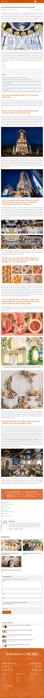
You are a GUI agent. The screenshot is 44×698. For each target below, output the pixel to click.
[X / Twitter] (34, 10)
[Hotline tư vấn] (41, 345)
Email (3, 593)
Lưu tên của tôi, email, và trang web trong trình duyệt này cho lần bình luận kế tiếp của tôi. (15, 602)
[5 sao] (15, 609)
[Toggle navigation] (42, 1)
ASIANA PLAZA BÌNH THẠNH (9, 663)
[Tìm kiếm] (40, 1)
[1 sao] (9, 609)
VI (35, 1)
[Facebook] (32, 10)
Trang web (3, 598)
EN (37, 1)
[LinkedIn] (36, 10)
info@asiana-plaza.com (7, 667)
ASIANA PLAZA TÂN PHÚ (35, 663)
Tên (3, 589)
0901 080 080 (6, 506)
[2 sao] (11, 609)
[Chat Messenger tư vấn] (41, 352)
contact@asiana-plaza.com (7, 515)
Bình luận (3, 580)
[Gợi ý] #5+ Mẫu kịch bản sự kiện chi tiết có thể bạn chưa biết (18, 644)
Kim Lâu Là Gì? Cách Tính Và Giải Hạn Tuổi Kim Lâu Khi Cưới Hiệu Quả (19, 625)
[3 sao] (12, 609)
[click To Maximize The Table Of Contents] (4, 66)
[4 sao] (14, 609)
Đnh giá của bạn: (5, 608)
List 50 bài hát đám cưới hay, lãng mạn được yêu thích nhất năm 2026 (19, 630)
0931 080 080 (6, 513)
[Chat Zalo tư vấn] (41, 349)
